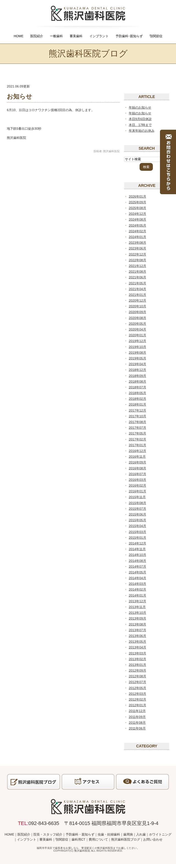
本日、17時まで (140, 125)
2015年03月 (137, 532)
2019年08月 (137, 352)
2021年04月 (137, 289)
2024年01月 (137, 237)
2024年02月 (137, 231)
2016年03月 (137, 480)
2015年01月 (137, 537)
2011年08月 (137, 722)
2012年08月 (137, 676)
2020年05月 (137, 323)
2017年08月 (137, 422)
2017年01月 (137, 445)
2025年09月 (137, 202)
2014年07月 (137, 566)
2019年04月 (137, 364)
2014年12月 (137, 543)
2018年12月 (137, 370)
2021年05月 (137, 283)
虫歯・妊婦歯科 (109, 834)
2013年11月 (137, 607)
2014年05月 (137, 572)
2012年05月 (137, 688)
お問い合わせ (152, 839)
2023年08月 (137, 242)
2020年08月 (137, 318)
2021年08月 (137, 271)
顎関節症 (156, 36)
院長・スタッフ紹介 (47, 834)
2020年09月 (137, 312)
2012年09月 (137, 670)
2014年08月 (137, 561)
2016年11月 (137, 456)
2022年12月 (137, 254)
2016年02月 (137, 485)
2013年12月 (137, 601)
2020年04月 (137, 329)
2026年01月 (137, 196)
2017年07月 (137, 427)
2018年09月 (137, 376)
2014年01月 (137, 595)
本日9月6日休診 (140, 119)
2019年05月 (137, 358)
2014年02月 (137, 589)
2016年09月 (137, 462)
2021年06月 (137, 277)
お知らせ (19, 96)
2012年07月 (137, 682)
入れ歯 (141, 834)
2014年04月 (137, 578)
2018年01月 (137, 404)
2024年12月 (137, 214)
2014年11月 (137, 549)
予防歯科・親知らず (80, 834)
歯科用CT (78, 839)
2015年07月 (137, 509)
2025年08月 (137, 208)
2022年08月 (137, 260)
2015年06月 (137, 514)
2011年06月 (137, 728)
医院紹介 (36, 36)
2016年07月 (137, 474)
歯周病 (128, 834)
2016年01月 (137, 491)
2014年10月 (137, 555)
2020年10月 (137, 306)
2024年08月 (137, 219)
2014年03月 (137, 584)
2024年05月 (137, 225)
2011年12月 (137, 711)
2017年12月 (137, 410)
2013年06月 (137, 636)
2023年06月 (137, 248)
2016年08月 (137, 468)
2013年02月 (137, 659)
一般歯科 (56, 36)
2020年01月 (137, 335)
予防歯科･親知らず (129, 36)
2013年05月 (137, 641)
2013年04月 (137, 647)
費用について (98, 839)
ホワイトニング (160, 834)
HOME (9, 834)
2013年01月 (137, 665)
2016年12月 (137, 451)
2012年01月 (137, 705)
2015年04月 (137, 526)
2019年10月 (137, 347)
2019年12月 (137, 341)
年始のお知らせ (140, 107)
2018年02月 (137, 399)
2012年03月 (137, 694)
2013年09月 (137, 618)
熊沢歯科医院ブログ (125, 839)
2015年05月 (137, 520)
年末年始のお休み (141, 130)
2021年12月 (137, 266)
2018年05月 (137, 393)
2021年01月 (137, 295)
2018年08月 (137, 381)
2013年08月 (137, 624)
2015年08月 (137, 503)
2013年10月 (137, 612)
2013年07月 (137, 630)
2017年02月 (137, 439)
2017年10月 (137, 416)
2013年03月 (137, 653)
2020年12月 (137, 300)
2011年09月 (137, 717)
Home (18, 36)
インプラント (99, 36)
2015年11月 (137, 497)
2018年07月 (137, 387)
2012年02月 (137, 699)
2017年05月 (137, 433)
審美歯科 (76, 36)
